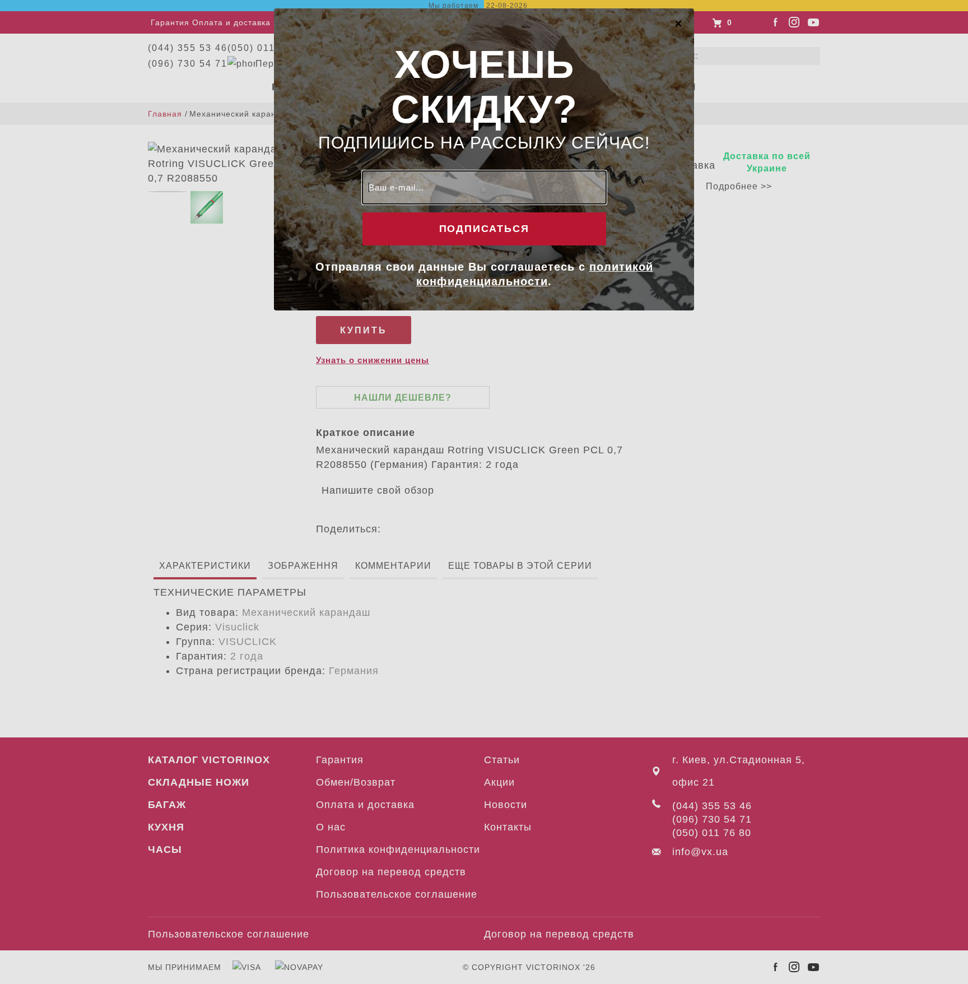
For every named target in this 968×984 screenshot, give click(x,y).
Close (678, 23)
